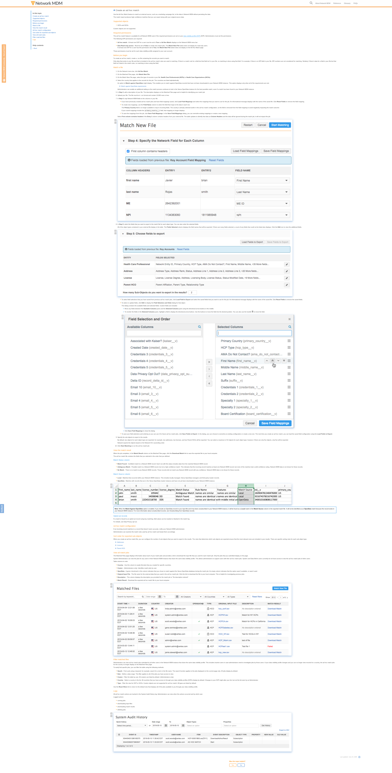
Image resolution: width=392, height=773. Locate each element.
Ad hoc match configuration (42, 30)
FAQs (356, 3)
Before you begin (38, 23)
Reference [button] (337, 3)
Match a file (36, 25)
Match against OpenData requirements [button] (133, 86)
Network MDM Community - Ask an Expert (4, 61)
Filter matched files (39, 37)
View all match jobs (39, 35)
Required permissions (40, 21)
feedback (2, 508)
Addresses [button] (120, 542)
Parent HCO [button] (121, 548)
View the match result (40, 28)
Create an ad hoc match (41, 16)
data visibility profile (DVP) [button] (191, 36)
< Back (35, 48)
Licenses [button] (120, 545)
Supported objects (39, 18)
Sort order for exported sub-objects (44, 32)
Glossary (347, 3)
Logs (34, 39)
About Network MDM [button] (322, 3)
